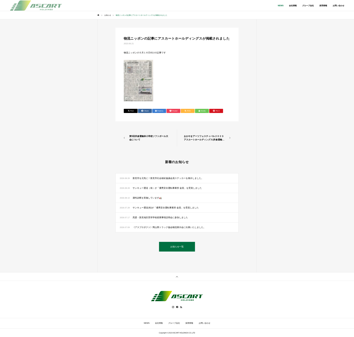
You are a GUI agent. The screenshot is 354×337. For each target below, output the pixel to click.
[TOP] (177, 276)
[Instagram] (173, 307)
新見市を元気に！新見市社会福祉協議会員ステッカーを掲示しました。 (168, 178)
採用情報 (323, 5)
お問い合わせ (338, 5)
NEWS (280, 5)
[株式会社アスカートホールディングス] (36, 5)
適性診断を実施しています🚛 (147, 198)
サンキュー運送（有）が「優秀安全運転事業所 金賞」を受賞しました (167, 188)
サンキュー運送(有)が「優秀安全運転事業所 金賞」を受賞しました (166, 207)
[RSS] (181, 307)
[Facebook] (177, 307)
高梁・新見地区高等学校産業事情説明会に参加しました (160, 217)
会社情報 (293, 5)
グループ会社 (308, 5)
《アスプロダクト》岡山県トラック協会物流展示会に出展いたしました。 (169, 227)
